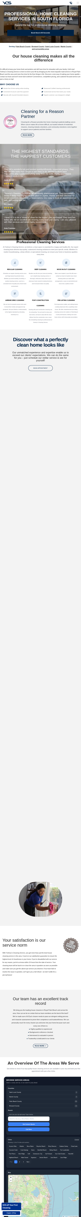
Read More (27, 135)
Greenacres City (37, 1154)
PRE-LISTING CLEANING (66, 300)
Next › (28, 1162)
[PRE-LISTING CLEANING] (66, 294)
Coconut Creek (13, 1150)
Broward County (38, 46)
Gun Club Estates (60, 1154)
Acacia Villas (13, 1146)
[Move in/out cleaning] (66, 263)
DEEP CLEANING (40, 269)
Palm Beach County (23, 46)
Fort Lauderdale (64, 1150)
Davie (32, 1150)
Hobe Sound (24, 1157)
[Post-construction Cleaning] (40, 294)
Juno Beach (53, 1157)
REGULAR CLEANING (14, 269)
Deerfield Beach (42, 1150)
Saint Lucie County (52, 46)
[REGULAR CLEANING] (15, 263)
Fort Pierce (12, 1154)
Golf (29, 1154)
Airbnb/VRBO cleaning (14, 300)
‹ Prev (11, 1162)
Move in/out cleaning (66, 269)
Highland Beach (13, 1157)
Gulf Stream (48, 1154)
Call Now (29, 1129)
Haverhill (70, 1154)
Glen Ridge (21, 1154)
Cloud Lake (74, 1146)
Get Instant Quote (29, 1124)
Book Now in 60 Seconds (40, 33)
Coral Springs (24, 1150)
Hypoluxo (33, 1157)
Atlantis (22, 1146)
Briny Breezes (52, 1146)
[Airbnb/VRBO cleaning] (15, 294)
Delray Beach (53, 1150)
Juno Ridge (63, 1157)
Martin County (66, 46)
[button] (78, 3)
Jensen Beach (43, 1157)
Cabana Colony (63, 1146)
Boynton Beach (41, 1146)
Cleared (77, 1139)
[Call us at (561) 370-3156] (71, 3)
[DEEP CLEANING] (40, 263)
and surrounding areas (40, 49)
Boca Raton (30, 1146)
